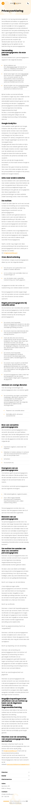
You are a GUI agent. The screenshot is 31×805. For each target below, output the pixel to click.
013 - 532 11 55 (5, 796)
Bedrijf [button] (4, 776)
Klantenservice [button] (7, 779)
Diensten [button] (4, 772)
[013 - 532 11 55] (28, 3)
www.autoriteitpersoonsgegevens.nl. (18, 764)
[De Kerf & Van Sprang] (15, 3)
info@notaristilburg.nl (10, 253)
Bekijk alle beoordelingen (15, 803)
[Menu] (3, 3)
